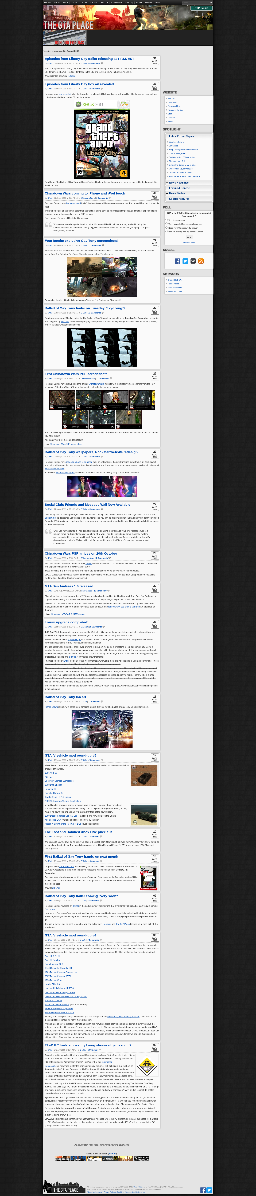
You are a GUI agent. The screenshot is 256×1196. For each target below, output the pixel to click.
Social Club (50, 518)
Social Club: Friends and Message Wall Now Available (87, 504)
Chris (50, 63)
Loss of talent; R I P (177, 153)
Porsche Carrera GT (54, 793)
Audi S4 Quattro (52, 960)
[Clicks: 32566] (125, 1158)
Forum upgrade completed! (66, 622)
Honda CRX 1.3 (52, 984)
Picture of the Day (175, 110)
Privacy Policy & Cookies (113, 1192)
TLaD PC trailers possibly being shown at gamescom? (88, 1045)
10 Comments (95, 627)
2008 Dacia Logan (53, 785)
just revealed (65, 94)
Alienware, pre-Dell (177, 161)
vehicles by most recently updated (123, 1016)
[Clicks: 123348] (62, 1158)
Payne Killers (173, 284)
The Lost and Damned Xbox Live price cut (78, 832)
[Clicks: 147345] (78, 1158)
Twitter (89, 563)
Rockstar (65, 321)
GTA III (139, 2)
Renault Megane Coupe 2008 (59, 1008)
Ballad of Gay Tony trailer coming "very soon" (81, 896)
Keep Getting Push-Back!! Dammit (183, 150)
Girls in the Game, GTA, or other (182, 165)
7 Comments (94, 89)
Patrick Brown (51, 707)
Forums (47, 2)
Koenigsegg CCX (53, 820)
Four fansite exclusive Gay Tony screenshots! (81, 241)
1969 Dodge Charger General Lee (61, 816)
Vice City (129, 2)
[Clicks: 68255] (94, 1158)
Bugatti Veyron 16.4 (54, 964)
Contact (171, 118)
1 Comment (93, 837)
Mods (158, 2)
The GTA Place (123, 924)
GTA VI (57, 2)
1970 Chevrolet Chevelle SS (58, 968)
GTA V (65, 2)
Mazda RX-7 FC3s (53, 1000)
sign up (72, 657)
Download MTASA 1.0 (61, 614)
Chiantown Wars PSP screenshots (66, 444)
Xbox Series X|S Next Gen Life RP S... (185, 176)
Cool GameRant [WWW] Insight (182, 157)
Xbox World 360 (66, 866)
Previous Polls (189, 242)
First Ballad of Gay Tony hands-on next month (81, 856)
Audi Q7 (48, 777)
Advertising (97, 1192)
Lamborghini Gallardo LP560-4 (59, 988)
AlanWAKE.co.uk (175, 291)
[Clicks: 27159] (141, 1158)
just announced (73, 203)
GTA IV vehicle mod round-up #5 (70, 755)
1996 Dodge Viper (53, 980)
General (84, 627)
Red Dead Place (175, 288)
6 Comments (102, 198)
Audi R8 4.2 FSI (52, 956)
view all (112, 1154)
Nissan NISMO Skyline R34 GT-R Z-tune (64, 824)
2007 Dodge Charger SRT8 (58, 976)
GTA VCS (94, 2)
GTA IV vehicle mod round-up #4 (70, 935)
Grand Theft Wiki (175, 280)
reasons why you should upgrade (124, 607)
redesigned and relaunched (79, 462)
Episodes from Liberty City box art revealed (79, 84)
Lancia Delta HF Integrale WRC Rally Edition (66, 996)
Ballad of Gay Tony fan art (65, 697)
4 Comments (93, 901)
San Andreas (116, 2)
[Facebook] (203, 1190)
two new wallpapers (65, 472)
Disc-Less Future (176, 142)
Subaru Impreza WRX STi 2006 (59, 1012)
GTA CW (83, 2)
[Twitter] (209, 1190)
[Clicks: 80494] (110, 1158)
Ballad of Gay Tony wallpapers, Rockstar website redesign (91, 452)
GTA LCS (104, 2)
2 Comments (94, 702)
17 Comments (102, 379)
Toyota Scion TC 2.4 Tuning (58, 797)
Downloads (172, 102)
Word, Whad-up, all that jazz (181, 169)
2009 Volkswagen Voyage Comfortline (63, 801)
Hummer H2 (50, 789)
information (107, 1062)
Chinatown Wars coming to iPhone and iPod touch (85, 193)
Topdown (148, 2)
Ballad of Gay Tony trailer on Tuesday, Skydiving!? (85, 308)
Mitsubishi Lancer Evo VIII (57, 1004)
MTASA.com (78, 614)
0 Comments (94, 63)
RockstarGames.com (54, 468)
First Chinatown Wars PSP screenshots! (76, 374)
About (170, 121)
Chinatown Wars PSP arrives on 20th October (81, 553)
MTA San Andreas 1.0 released (69, 586)
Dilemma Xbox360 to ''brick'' (180, 173)
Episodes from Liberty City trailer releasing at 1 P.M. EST (89, 59)
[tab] (188, 136)
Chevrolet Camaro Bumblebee (59, 781)
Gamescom (50, 1066)
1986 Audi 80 (51, 773)
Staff (170, 114)
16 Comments (100, 591)
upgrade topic (74, 639)
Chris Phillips (138, 1187)
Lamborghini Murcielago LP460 (60, 992)
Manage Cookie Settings (135, 1192)
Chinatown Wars (88, 198)
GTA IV (74, 2)
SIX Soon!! (173, 146)
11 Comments (94, 245)
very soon (50, 909)
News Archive (174, 106)
